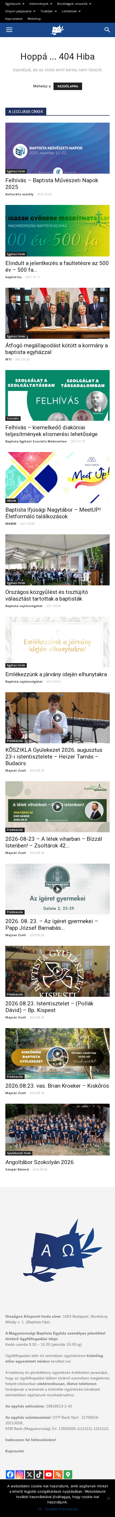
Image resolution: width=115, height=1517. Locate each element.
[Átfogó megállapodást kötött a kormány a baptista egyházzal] (57, 313)
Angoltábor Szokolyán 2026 (39, 1162)
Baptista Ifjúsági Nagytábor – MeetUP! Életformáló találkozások (53, 513)
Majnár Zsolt (15, 770)
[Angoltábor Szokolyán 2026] (57, 1130)
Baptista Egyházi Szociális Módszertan (36, 441)
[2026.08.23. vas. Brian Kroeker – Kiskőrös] (57, 1053)
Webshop (34, 19)
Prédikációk (15, 741)
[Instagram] (20, 1474)
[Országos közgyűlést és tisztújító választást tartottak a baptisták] (57, 559)
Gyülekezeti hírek (19, 1153)
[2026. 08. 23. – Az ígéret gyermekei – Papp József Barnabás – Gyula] (57, 889)
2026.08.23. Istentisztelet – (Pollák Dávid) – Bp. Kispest (49, 1006)
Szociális (13, 418)
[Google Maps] (68, 1474)
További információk (61, 1509)
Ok (39, 1509)
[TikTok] (39, 1474)
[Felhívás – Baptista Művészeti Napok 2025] (57, 148)
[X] (29, 1474)
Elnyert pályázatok (18, 11)
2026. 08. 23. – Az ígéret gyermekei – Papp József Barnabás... (51, 924)
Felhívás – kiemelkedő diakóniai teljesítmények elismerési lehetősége (51, 430)
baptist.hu (13, 277)
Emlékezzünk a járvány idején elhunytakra (56, 674)
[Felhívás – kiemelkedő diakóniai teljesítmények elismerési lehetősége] (57, 395)
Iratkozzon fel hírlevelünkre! (30, 1440)
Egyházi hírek (16, 171)
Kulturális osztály (19, 194)
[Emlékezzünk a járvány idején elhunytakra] (57, 642)
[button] (107, 30)
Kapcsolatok (13, 19)
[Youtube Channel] (48, 1474)
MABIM (10, 524)
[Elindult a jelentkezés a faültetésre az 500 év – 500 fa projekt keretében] (57, 230)
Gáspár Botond (17, 1169)
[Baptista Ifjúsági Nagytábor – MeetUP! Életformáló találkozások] (57, 477)
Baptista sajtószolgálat (24, 606)
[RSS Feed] (58, 1474)
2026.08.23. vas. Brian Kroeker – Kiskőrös (57, 1086)
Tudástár (46, 11)
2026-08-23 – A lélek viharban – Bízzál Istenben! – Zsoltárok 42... (53, 842)
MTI (8, 359)
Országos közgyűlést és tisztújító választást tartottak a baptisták (46, 595)
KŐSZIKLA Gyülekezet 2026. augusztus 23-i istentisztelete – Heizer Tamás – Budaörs (53, 757)
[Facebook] (10, 1474)
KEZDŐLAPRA (67, 86)
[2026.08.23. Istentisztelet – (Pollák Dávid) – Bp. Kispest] (57, 971)
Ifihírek (11, 501)
